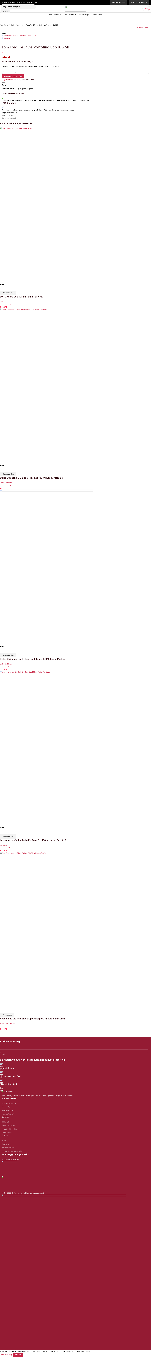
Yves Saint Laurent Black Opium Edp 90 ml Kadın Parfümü (32, 1018)
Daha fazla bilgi (6, 1355)
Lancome (3, 845)
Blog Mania (5, 1144)
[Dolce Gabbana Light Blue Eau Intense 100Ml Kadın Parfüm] (46, 567)
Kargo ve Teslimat (8, 1114)
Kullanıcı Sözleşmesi (8, 1125)
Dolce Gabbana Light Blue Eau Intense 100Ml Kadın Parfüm (32, 659)
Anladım (18, 1355)
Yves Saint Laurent (7, 1024)
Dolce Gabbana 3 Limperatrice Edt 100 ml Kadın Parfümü (31, 477)
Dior (1, 301)
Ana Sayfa (4, 25)
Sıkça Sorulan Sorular (9, 1103)
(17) (9, 485)
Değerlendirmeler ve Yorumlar (12, 1151)
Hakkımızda (5, 1122)
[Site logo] (75, 9)
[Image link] (16, 1092)
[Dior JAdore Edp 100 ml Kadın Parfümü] (74, 205)
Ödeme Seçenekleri (8, 1147)
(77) (9, 1026)
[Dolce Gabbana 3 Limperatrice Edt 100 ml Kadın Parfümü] (74, 386)
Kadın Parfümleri (17, 25)
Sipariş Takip (6, 1107)
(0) (8, 667)
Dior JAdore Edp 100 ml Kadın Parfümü (21, 296)
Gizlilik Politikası (7, 1132)
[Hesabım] (139, 9)
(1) (8, 848)
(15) (9, 304)
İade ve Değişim (7, 1110)
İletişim (4, 1140)
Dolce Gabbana (6, 483)
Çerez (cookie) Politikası (10, 1129)
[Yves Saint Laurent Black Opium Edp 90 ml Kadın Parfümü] (74, 929)
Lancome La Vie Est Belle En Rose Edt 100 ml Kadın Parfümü (33, 840)
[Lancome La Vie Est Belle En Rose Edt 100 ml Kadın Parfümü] (74, 748)
